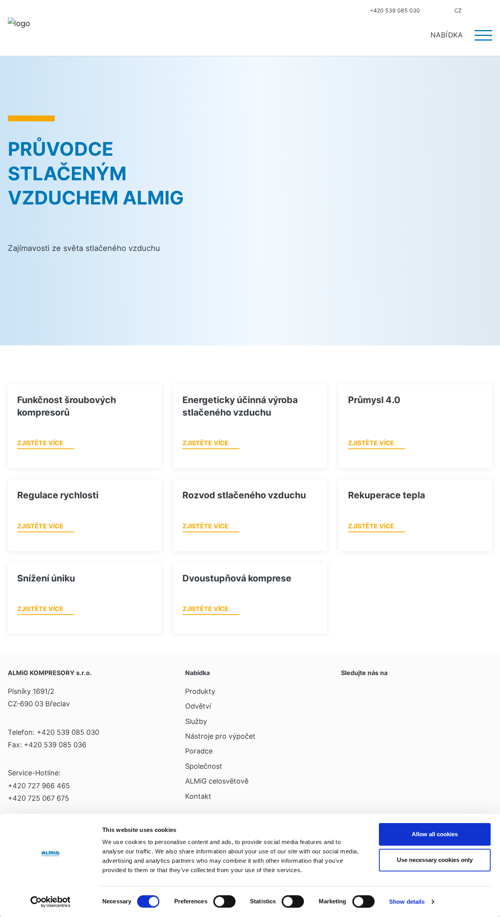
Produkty (200, 691)
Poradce (198, 751)
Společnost (203, 766)
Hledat (489, 10)
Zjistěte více (40, 443)
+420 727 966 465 (39, 786)
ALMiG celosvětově (216, 781)
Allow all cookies (435, 834)
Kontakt (432, 10)
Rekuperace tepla (386, 495)
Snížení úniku (46, 578)
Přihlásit (474, 10)
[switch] (224, 901)
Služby (196, 721)
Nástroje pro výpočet (220, 736)
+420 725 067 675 (38, 798)
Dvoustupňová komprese (236, 578)
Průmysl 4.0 (374, 400)
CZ (458, 10)
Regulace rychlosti (57, 495)
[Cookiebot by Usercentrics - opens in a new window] (50, 902)
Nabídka (447, 35)
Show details (407, 901)
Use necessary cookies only (435, 860)
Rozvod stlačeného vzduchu (244, 495)
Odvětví (198, 706)
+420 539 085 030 (395, 10)
